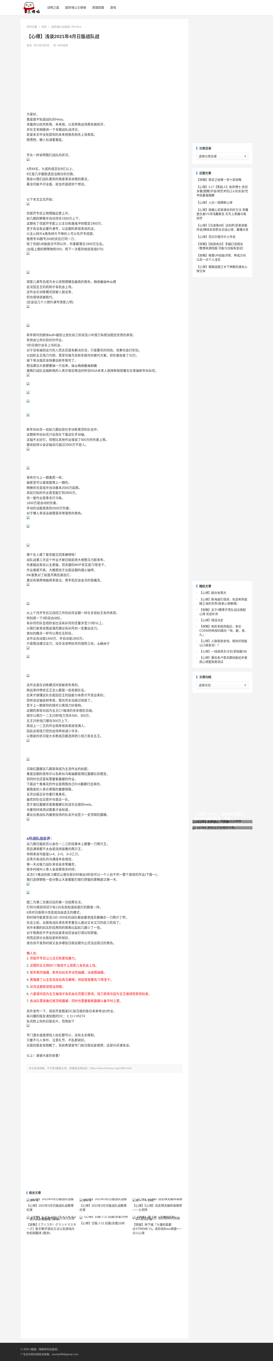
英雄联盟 (98, 7)
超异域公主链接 (75, 7)
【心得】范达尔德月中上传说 (215, 236)
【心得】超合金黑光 (212, 592)
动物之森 (53, 7)
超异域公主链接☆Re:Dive (66, 26)
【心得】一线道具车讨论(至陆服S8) (223, 651)
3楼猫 (33, 1349)
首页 (44, 26)
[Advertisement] (104, 80)
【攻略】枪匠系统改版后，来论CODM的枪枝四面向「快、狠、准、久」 (223, 630)
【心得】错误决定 (211, 620)
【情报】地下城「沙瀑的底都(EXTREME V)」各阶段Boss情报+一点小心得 (157, 1229)
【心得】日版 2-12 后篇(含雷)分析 (102, 1223)
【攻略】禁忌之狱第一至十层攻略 (218, 179)
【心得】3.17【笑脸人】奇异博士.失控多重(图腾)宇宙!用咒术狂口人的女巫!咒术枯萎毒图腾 (222, 191)
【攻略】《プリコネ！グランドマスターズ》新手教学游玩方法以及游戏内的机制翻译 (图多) (51, 1229)
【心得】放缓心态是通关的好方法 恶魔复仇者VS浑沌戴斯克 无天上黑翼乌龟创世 (222, 214)
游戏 (113, 7)
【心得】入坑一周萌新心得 (214, 202)
